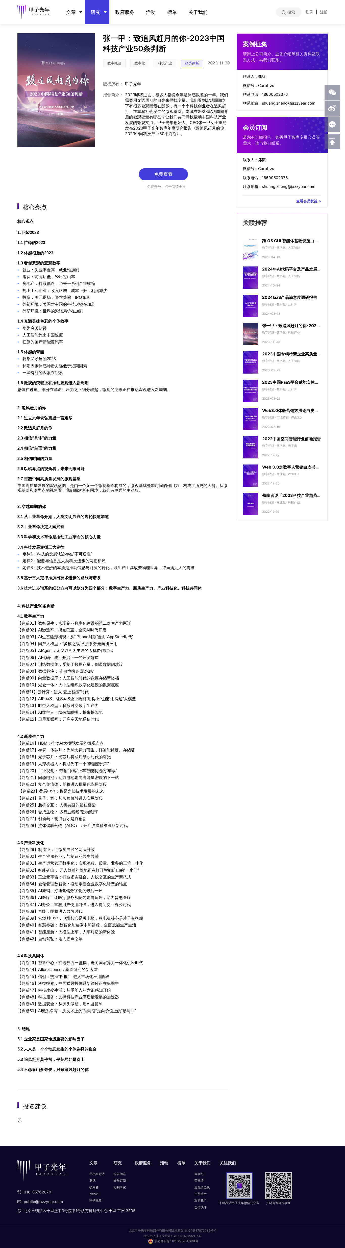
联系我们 (200, 1201)
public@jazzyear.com (43, 1201)
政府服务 (124, 12)
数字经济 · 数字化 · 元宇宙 (279, 446)
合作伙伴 (200, 1207)
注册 (324, 12)
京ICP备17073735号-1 (200, 1230)
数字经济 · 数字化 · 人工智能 (281, 248)
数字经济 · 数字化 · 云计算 (279, 304)
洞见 (92, 1180)
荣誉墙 (199, 1180)
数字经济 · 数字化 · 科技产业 (281, 332)
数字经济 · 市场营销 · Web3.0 (282, 417)
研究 (95, 12)
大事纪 (199, 1174)
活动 (151, 12)
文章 (71, 12)
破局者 (93, 1187)
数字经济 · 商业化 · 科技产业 (281, 502)
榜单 (172, 12)
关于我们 (198, 12)
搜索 (291, 12)
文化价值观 (202, 1187)
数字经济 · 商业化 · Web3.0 (280, 474)
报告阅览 (120, 1174)
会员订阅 (120, 1180)
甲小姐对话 (97, 1174)
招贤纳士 (200, 1194)
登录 (309, 12)
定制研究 (120, 1187)
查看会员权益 (308, 201)
